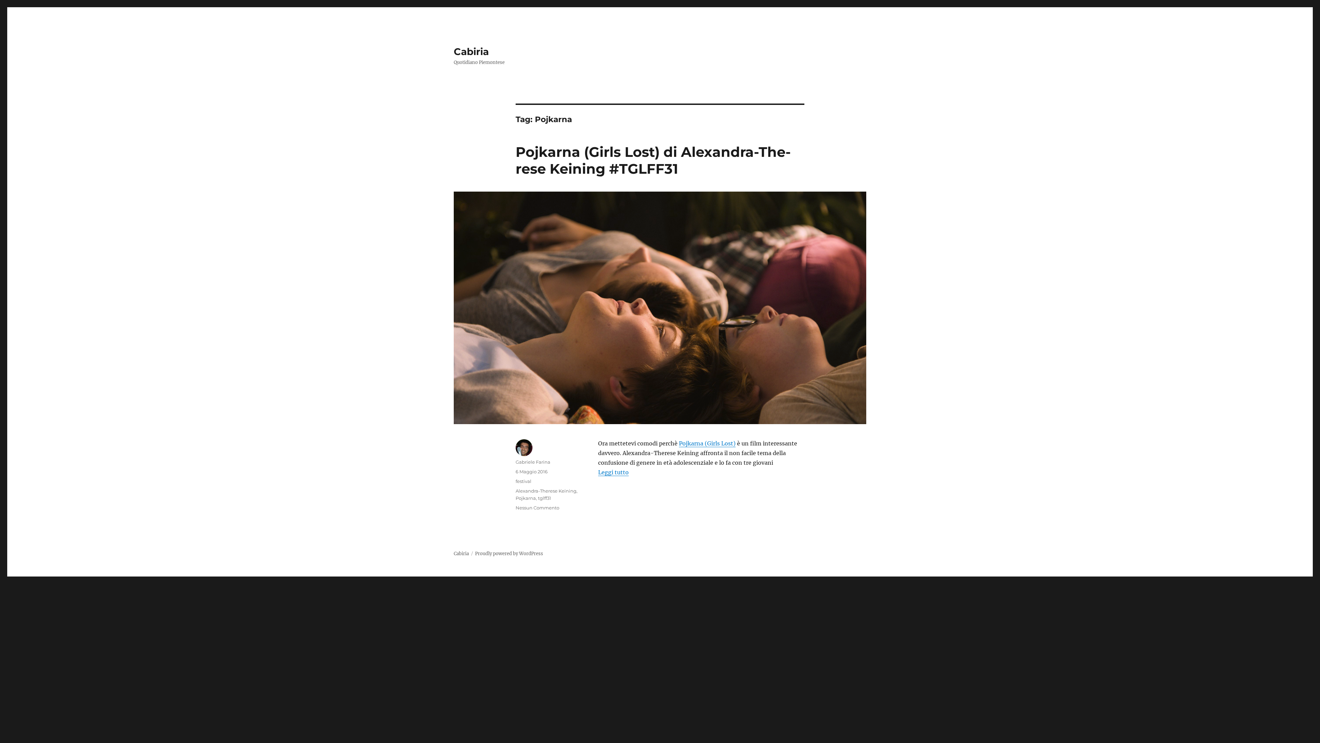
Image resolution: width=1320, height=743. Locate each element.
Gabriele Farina (533, 462)
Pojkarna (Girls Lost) (707, 443)
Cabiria (471, 51)
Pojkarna (526, 498)
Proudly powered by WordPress (509, 554)
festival (523, 481)
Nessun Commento (537, 507)
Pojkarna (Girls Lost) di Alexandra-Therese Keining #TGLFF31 (653, 160)
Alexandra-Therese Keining (546, 491)
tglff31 (544, 498)
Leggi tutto (613, 472)
